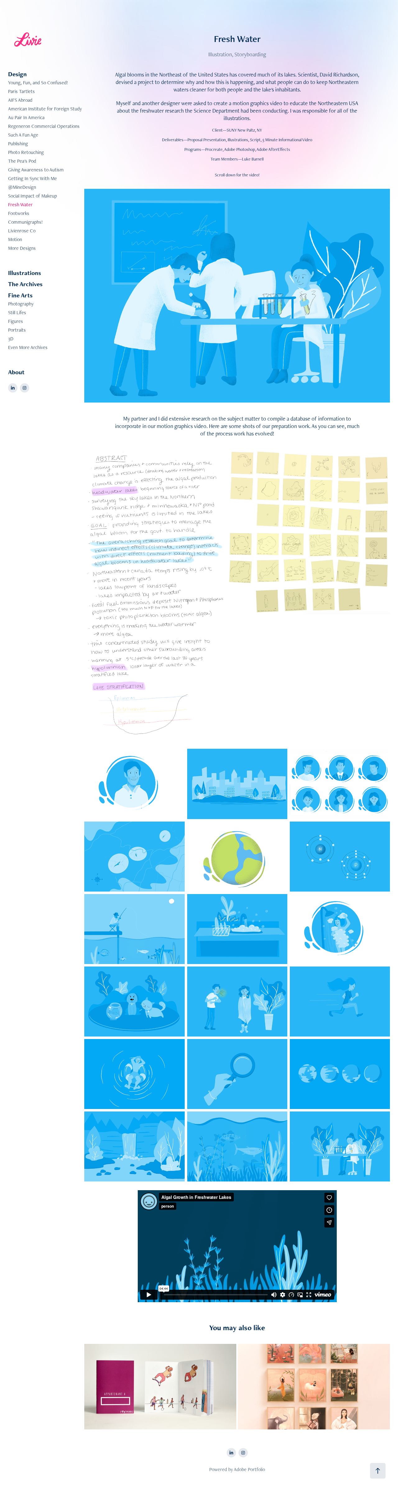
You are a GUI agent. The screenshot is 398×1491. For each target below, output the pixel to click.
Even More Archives (28, 347)
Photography (21, 304)
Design (17, 74)
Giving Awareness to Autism (36, 169)
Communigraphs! (25, 222)
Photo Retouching (26, 152)
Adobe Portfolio (249, 1469)
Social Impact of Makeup (32, 196)
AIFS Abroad (20, 100)
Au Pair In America (26, 117)
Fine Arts (20, 295)
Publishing (18, 143)
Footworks (18, 213)
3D (10, 338)
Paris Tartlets (21, 91)
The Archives (25, 284)
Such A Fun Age (23, 135)
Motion (15, 239)
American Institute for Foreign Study (45, 108)
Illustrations (24, 273)
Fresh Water (20, 204)
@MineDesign (22, 187)
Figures (15, 321)
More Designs (22, 248)
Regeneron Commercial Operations (44, 126)
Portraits (17, 330)
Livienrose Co (21, 230)
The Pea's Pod (22, 161)
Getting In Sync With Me (32, 178)
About (16, 372)
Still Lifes (17, 312)
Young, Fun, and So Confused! (38, 82)
